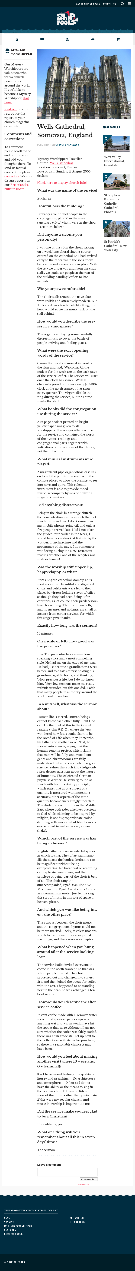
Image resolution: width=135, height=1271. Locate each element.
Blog (13, 39)
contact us (11, 176)
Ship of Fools (67, 17)
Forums (40, 39)
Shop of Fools (120, 39)
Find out (10, 109)
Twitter (78, 1218)
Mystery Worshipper (70, 39)
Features (91, 39)
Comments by (83, 1184)
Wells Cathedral (61, 163)
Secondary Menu (129, 3)
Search (122, 3)
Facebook (78, 1222)
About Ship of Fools (88, 3)
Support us (109, 3)
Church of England (67, 145)
